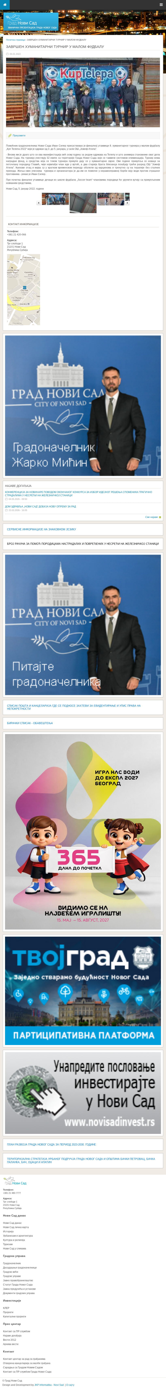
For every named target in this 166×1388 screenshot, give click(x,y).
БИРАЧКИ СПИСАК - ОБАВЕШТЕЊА (30, 723)
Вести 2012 (9, 1339)
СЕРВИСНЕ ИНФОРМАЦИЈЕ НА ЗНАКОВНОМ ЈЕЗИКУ (41, 529)
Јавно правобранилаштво (18, 1280)
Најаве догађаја (18, 485)
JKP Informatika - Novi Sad (49, 1385)
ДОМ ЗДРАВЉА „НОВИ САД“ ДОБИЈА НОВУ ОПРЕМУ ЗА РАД (40, 506)
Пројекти (8, 1312)
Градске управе (12, 1276)
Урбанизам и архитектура (18, 1235)
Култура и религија (14, 1240)
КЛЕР (6, 1308)
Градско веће (10, 1271)
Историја (8, 1231)
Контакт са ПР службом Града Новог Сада (27, 1371)
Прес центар (12, 1323)
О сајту (70, 1385)
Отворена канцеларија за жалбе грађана (26, 1363)
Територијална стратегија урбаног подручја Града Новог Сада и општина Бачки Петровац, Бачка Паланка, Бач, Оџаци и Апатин (81, 1160)
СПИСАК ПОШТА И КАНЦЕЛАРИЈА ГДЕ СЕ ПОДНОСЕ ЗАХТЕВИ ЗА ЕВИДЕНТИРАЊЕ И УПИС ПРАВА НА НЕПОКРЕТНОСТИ (74, 707)
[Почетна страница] (31, 30)
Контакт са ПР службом (16, 1331)
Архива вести (10, 1344)
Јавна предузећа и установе (19, 1289)
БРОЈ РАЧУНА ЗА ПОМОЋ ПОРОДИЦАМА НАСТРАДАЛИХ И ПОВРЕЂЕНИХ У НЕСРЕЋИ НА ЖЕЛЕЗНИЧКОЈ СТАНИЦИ (83, 543)
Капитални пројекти (14, 1316)
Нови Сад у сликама (14, 1248)
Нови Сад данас (14, 1215)
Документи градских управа (19, 1293)
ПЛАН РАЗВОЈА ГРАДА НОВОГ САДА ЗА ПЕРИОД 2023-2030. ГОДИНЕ (51, 1144)
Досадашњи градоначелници (20, 1267)
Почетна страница (15, 40)
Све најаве (151, 517)
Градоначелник (12, 1263)
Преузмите (19, 135)
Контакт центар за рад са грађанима (24, 1359)
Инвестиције (12, 1300)
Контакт (8, 1351)
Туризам (8, 1244)
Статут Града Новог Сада (18, 1284)
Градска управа (14, 1256)
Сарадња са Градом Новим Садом (23, 1367)
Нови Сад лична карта (16, 1227)
